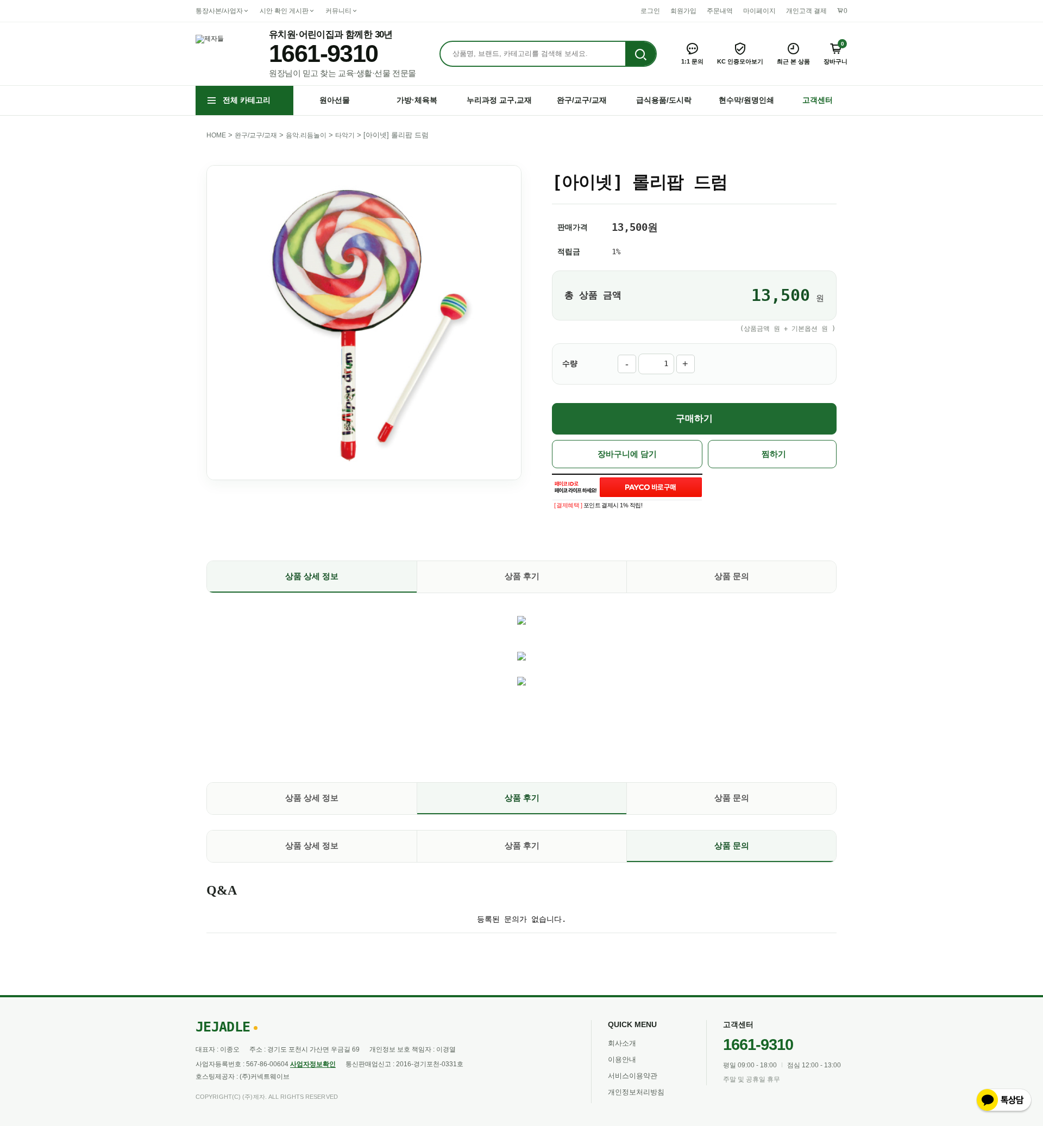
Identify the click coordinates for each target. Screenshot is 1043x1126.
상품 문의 (731, 576)
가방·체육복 (417, 100)
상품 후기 (522, 576)
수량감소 (627, 364)
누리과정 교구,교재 (499, 100)
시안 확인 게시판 (284, 11)
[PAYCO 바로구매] (651, 487)
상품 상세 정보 (311, 576)
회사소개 (622, 1043)
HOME (216, 135)
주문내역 (720, 11)
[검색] (640, 54)
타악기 (345, 135)
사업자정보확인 (313, 1064)
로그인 (650, 11)
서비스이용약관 (632, 1076)
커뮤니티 (338, 11)
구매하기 (694, 418)
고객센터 (817, 100)
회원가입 (683, 11)
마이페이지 (759, 11)
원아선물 (334, 100)
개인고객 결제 (806, 11)
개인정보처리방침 (636, 1092)
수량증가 (685, 364)
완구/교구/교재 (582, 100)
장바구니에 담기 (627, 454)
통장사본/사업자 (219, 11)
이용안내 (622, 1059)
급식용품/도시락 (664, 100)
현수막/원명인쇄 (746, 100)
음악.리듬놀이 (306, 135)
